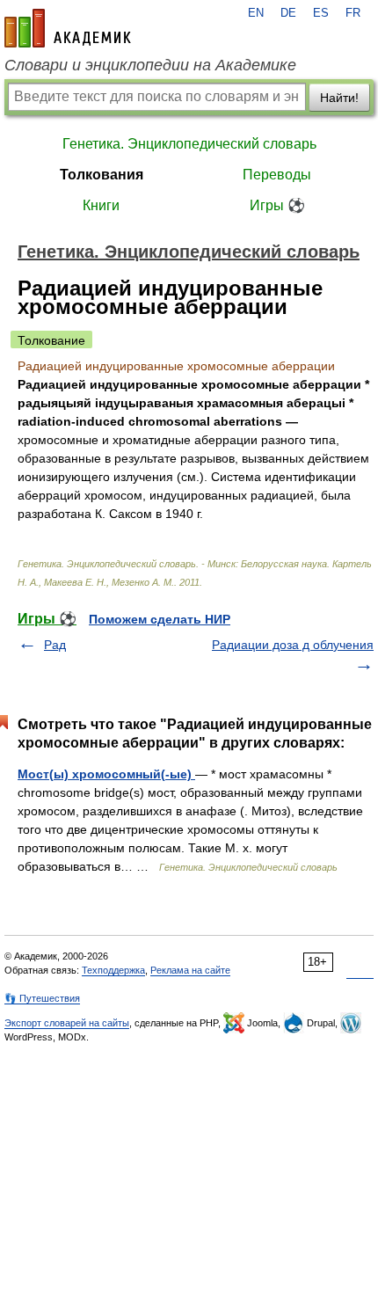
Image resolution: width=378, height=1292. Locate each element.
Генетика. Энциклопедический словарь (189, 143)
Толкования (101, 174)
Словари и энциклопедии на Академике (150, 65)
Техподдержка (113, 970)
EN (256, 13)
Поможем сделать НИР (159, 619)
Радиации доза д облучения (293, 645)
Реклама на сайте (190, 970)
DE (288, 13)
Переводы (277, 174)
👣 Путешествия (42, 998)
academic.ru (67, 28)
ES (321, 13)
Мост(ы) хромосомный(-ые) (106, 774)
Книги (101, 205)
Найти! (339, 98)
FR (352, 13)
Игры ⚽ (277, 205)
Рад (55, 645)
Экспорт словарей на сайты (66, 1023)
